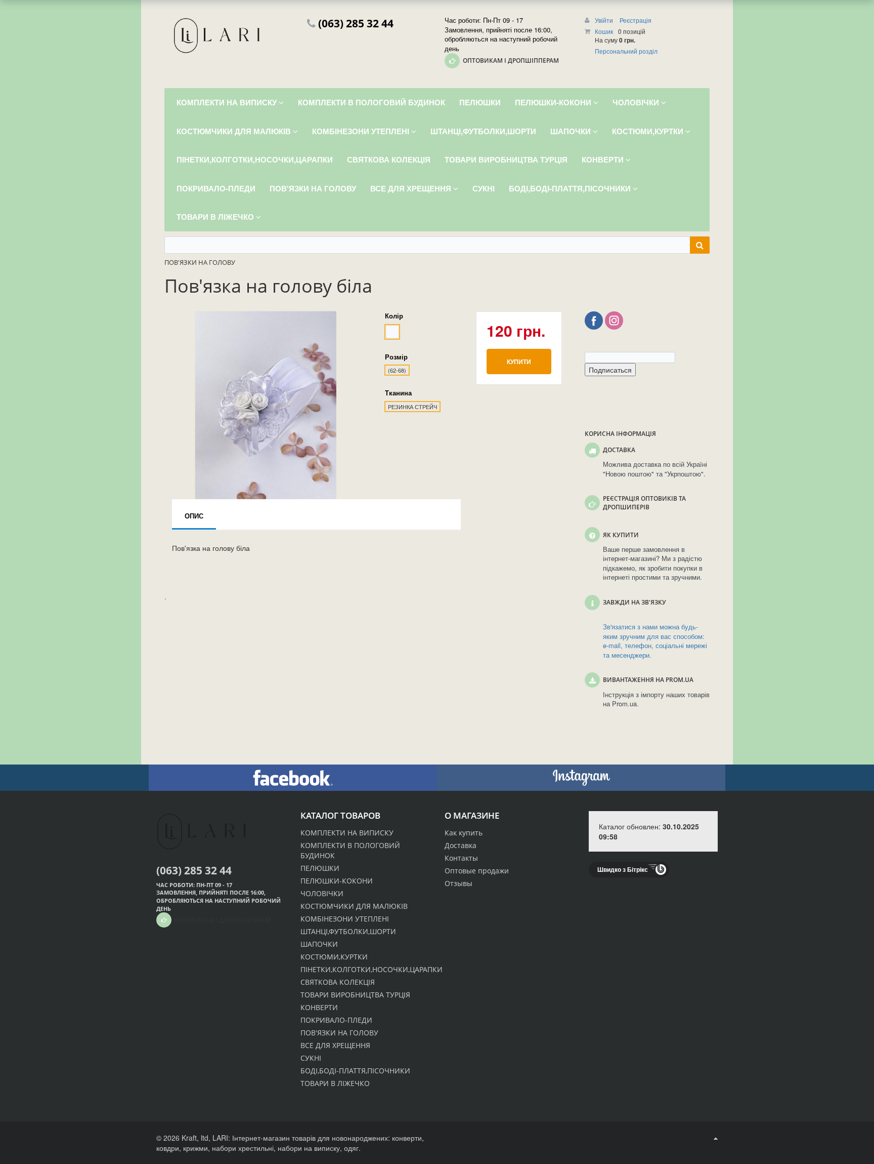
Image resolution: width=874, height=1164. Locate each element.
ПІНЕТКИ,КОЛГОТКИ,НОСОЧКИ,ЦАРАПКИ (371, 969)
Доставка (460, 845)
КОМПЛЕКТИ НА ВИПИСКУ (347, 832)
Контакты (461, 858)
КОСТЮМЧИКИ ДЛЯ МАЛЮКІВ (354, 906)
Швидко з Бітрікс (622, 869)
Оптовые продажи (477, 870)
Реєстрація (635, 20)
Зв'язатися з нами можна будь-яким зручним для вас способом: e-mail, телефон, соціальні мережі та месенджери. (655, 641)
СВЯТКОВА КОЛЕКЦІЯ (337, 982)
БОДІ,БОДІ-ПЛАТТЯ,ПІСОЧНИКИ (355, 1070)
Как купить (464, 832)
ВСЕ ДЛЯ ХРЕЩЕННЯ (335, 1045)
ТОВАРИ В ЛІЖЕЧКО (335, 1083)
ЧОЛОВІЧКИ (321, 893)
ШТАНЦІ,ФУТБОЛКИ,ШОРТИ (348, 931)
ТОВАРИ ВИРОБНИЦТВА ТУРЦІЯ (355, 994)
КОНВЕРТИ (319, 1007)
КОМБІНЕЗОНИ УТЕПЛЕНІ (344, 919)
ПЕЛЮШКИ (319, 868)
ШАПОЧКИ (319, 944)
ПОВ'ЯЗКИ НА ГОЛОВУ (339, 1032)
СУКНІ (310, 1058)
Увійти (605, 20)
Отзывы (458, 883)
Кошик (604, 31)
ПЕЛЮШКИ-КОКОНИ (336, 881)
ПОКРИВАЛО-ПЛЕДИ (336, 1020)
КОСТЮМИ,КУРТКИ (334, 956)
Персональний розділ (626, 51)
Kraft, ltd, (196, 1138)
